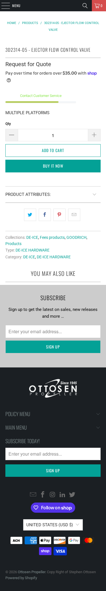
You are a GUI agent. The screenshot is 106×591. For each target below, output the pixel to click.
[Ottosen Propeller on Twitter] (72, 495)
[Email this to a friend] (74, 215)
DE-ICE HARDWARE (32, 250)
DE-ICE (32, 237)
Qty (8, 124)
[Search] (85, 5)
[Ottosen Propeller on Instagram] (53, 495)
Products (13, 243)
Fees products (52, 237)
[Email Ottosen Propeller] (33, 495)
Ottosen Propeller (31, 572)
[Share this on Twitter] (30, 215)
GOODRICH (76, 237)
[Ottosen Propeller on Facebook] (43, 495)
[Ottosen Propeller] (53, 5)
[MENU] (2, 5)
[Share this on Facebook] (45, 215)
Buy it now (53, 166)
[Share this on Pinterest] (59, 215)
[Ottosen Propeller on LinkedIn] (62, 495)
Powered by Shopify (21, 578)
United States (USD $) (49, 524)
